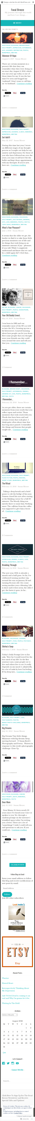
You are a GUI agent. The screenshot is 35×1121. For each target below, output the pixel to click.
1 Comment (7, 367)
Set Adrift (6, 137)
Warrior (5, 978)
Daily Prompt (7, 48)
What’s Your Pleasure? (11, 227)
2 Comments (7, 535)
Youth (11, 396)
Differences (26, 48)
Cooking (22, 638)
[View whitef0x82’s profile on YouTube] (18, 1063)
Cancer (18, 307)
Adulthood (6, 45)
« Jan (4, 1053)
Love (8, 222)
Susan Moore (20, 59)
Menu (19, 23)
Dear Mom (6, 802)
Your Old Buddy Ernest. (11, 315)
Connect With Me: (17, 1070)
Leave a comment (9, 108)
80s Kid (4, 307)
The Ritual (6, 483)
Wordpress (6, 53)
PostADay (27, 641)
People (25, 50)
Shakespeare (23, 310)
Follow (7, 894)
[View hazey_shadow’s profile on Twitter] (8, 1063)
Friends (25, 391)
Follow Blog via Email (17, 874)
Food (15, 641)
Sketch (27, 222)
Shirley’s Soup (7, 646)
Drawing (26, 219)
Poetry (16, 720)
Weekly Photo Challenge (11, 722)
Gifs (3, 50)
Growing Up (6, 394)
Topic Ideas (6, 224)
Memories (28, 132)
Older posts (17, 865)
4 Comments (7, 617)
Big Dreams (6, 728)
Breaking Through (9, 565)
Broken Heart (24, 45)
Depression (17, 48)
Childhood (23, 217)
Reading (22, 478)
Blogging (14, 45)
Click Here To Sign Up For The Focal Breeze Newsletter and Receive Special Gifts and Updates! (17, 1098)
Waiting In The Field (11, 1003)
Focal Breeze (17, 10)
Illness (21, 132)
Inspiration (17, 50)
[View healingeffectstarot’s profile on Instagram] (13, 1063)
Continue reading (24, 84)
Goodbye (9, 50)
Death (15, 797)
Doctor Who (17, 219)
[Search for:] (17, 1081)
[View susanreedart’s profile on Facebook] (4, 1063)
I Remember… (7, 399)
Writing (14, 53)
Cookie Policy (18, 1113)
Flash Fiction (7, 478)
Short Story (7, 480)
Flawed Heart (7, 983)
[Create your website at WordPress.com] (17, 2)
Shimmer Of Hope (9, 55)
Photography (7, 720)
